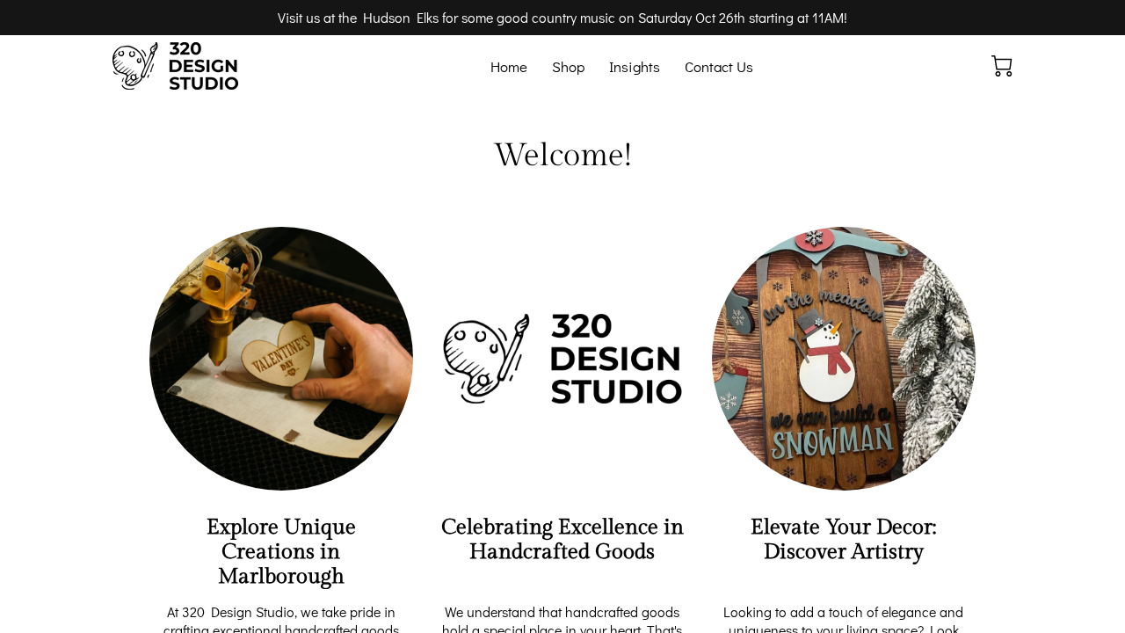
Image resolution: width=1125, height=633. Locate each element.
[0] (1001, 65)
